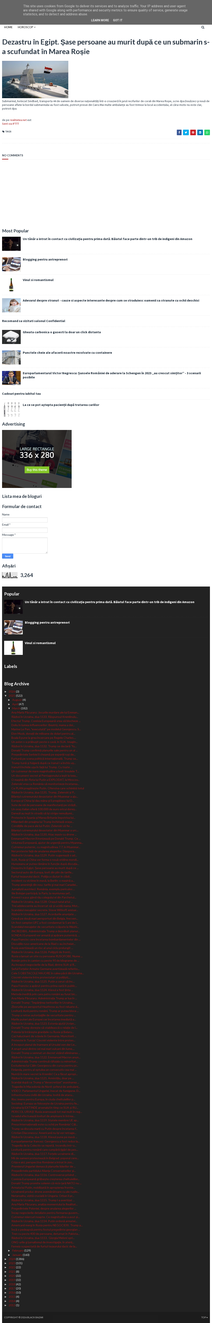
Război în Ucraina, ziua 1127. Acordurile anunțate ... (43, 914)
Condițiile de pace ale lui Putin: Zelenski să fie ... (41, 826)
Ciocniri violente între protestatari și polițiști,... (41, 977)
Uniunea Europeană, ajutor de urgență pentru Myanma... (47, 842)
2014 (12, 1301)
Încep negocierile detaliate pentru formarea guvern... (45, 1212)
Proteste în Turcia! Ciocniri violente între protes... (43, 1040)
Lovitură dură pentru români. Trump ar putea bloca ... (45, 1011)
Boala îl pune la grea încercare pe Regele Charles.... (43, 737)
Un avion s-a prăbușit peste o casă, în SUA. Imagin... (44, 742)
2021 (12, 1271)
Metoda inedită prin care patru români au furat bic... (44, 994)
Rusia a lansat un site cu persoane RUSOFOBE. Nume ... (47, 956)
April (15, 704)
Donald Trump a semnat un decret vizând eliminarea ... (45, 1053)
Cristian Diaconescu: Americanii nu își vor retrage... (43, 1133)
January (17, 1255)
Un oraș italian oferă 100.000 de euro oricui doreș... (44, 809)
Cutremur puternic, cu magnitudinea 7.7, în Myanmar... (45, 847)
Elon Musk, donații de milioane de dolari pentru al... (43, 733)
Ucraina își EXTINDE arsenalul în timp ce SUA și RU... (44, 1107)
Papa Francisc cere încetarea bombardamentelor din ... (46, 939)
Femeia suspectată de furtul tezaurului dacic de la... (44, 1246)
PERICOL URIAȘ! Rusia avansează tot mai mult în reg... (46, 1111)
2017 (12, 1288)
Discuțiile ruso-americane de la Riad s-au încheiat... (43, 943)
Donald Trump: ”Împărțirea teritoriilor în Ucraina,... (43, 1002)
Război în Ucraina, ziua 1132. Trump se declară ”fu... (44, 746)
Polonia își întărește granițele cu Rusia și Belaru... (42, 1032)
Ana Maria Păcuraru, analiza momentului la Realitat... (44, 1204)
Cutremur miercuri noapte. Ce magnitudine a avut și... (45, 1217)
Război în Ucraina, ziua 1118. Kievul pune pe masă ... (44, 1137)
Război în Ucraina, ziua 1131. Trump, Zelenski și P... (43, 792)
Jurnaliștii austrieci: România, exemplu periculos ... (43, 889)
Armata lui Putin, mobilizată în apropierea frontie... (43, 1187)
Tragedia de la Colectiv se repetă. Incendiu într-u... (43, 1145)
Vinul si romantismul (38, 280)
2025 (12, 695)
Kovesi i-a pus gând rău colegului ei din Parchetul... (43, 897)
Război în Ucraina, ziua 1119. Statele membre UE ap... (45, 1120)
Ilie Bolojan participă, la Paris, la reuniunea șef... (41, 893)
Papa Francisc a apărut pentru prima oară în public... (44, 985)
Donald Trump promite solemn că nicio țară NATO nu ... (46, 1183)
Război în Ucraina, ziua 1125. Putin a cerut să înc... (43, 981)
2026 (12, 691)
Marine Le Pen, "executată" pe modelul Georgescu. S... (46, 729)
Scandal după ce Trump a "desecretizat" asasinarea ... (45, 1082)
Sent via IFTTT (10, 124)
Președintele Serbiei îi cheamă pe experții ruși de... (43, 754)
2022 (12, 1267)
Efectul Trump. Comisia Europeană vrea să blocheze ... (46, 721)
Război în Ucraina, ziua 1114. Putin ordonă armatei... (44, 1221)
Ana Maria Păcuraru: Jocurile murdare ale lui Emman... (45, 712)
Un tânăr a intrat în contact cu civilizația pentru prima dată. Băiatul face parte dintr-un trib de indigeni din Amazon (107, 239)
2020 (12, 1275)
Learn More (100, 20)
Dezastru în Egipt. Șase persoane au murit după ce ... (45, 868)
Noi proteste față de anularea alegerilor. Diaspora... (43, 851)
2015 (12, 1296)
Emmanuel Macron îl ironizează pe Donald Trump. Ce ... (46, 838)
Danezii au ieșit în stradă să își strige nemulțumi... (42, 813)
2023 (12, 1263)
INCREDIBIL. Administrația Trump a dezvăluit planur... (45, 931)
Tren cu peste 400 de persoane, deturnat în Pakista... (45, 1233)
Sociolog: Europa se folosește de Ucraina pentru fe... (45, 1103)
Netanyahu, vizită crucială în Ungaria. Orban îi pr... (42, 1195)
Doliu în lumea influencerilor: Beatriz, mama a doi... (43, 725)
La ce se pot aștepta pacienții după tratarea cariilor (61, 405)
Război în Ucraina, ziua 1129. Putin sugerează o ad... (44, 855)
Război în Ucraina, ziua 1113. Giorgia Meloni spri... (43, 1238)
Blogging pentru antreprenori (45, 259)
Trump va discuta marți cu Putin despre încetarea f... (44, 1128)
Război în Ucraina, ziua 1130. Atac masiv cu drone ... (44, 834)
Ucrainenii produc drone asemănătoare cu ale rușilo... (45, 1191)
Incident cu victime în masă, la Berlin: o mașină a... (43, 880)
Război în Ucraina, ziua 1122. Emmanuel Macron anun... (46, 1057)
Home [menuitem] (8, 27)
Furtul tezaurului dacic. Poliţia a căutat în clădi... (41, 876)
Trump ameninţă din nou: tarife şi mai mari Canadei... (44, 884)
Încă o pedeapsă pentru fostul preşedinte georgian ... (45, 1229)
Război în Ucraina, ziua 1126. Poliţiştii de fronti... (41, 952)
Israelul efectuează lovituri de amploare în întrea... (43, 1116)
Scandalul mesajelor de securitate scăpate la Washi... (45, 926)
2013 (12, 1305)
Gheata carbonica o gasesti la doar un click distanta (62, 332)
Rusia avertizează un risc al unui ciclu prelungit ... (42, 948)
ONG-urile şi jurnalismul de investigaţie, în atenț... (42, 1242)
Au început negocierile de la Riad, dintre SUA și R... (43, 964)
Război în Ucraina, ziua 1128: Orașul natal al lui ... (42, 901)
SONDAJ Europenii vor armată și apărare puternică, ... (45, 935)
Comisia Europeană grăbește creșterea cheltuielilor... (45, 1179)
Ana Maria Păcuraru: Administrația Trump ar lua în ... (44, 998)
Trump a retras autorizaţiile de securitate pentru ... (43, 1015)
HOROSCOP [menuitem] (25, 27)
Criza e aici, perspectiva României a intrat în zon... (42, 1162)
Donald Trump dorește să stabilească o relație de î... (44, 1027)
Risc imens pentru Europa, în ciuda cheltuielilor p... (43, 1099)
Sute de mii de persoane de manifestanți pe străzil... (44, 805)
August (17, 699)
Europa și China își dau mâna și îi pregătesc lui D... (42, 800)
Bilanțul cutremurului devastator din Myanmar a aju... (44, 796)
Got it (118, 20)
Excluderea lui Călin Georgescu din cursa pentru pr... (44, 1065)
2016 (12, 1292)
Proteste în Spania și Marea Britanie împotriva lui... (43, 817)
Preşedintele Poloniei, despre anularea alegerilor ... (43, 1208)
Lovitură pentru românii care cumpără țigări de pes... (44, 1149)
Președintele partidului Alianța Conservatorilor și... (43, 1170)
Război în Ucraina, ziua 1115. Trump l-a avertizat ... (43, 1200)
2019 (12, 1280)
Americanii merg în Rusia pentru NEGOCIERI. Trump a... (47, 1225)
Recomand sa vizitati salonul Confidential (33, 321)
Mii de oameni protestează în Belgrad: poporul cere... (45, 1158)
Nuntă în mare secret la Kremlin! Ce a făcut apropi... (44, 1074)
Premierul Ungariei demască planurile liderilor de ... (43, 1166)
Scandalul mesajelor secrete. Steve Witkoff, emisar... (44, 910)
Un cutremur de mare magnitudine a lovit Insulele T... (45, 771)
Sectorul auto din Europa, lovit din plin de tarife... (42, 872)
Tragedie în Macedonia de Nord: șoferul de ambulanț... (45, 1086)
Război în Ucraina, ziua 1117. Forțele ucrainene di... (43, 1153)
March (16, 708)
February (18, 1250)
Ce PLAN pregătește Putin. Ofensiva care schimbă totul (47, 788)
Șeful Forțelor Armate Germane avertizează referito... (45, 969)
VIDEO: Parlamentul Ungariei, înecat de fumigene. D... (45, 1090)
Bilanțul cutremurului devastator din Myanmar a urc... (44, 830)
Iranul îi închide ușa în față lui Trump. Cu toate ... (41, 767)
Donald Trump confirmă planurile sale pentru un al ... (44, 750)
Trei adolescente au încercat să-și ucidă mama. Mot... (45, 906)
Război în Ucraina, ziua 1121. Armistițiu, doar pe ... (42, 1078)
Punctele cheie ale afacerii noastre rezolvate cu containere (67, 352)
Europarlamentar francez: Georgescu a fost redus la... (45, 1141)
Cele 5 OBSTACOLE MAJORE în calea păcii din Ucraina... (47, 973)
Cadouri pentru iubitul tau (21, 393)
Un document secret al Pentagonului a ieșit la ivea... (44, 775)
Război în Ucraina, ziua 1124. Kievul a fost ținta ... (42, 990)
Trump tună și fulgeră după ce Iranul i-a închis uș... (43, 763)
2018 (12, 1284)
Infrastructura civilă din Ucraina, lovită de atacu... (42, 1095)
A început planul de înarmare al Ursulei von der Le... (43, 1044)
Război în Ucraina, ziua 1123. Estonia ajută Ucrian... (43, 1023)
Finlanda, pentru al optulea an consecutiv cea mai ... (44, 1069)
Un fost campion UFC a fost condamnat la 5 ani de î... (44, 922)
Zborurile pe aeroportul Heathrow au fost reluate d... (45, 1006)
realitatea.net (18, 120)
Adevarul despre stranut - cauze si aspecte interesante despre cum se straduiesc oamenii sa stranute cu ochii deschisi (111, 300)
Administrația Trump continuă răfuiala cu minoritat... (44, 1061)
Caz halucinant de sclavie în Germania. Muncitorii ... (43, 1036)
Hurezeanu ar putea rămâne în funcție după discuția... (45, 864)
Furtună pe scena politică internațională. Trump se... (44, 758)
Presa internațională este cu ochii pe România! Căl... (44, 1124)
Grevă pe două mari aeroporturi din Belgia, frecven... (44, 918)
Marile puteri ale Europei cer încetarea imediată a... (43, 1019)
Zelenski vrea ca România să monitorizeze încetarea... (45, 784)
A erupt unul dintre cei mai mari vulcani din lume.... (43, 1048)
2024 (12, 1259)
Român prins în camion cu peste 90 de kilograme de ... (45, 960)
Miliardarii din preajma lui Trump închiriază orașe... (42, 821)
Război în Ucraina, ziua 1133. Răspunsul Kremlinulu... (44, 716)
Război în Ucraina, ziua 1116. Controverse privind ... (43, 1175)
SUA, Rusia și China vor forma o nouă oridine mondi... (44, 859)
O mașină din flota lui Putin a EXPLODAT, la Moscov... (45, 779)
